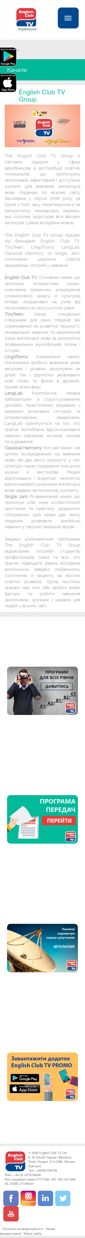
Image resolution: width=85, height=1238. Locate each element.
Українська (26, 29)
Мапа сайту (33, 1233)
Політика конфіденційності (22, 1228)
